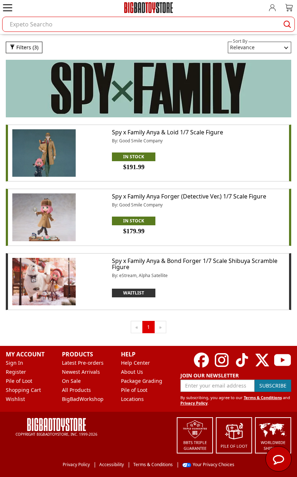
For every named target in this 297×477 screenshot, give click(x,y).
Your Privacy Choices (213, 464)
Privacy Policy (194, 403)
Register (16, 371)
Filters (26, 47)
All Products (76, 389)
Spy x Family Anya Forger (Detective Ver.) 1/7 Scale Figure (189, 196)
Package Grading (141, 380)
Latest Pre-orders (83, 362)
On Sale (71, 380)
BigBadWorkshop (83, 399)
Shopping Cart (23, 389)
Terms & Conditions (263, 397)
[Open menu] (7, 7)
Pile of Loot (19, 380)
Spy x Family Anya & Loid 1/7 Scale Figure (167, 132)
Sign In (14, 362)
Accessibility (111, 464)
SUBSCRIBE (272, 385)
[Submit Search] (287, 24)
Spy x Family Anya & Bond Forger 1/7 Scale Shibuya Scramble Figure (194, 264)
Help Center (135, 362)
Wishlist (15, 399)
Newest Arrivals (81, 371)
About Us (132, 371)
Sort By (240, 41)
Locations (132, 399)
